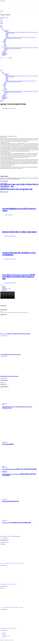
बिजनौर (7, 34)
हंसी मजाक (5, 45)
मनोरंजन (5, 88)
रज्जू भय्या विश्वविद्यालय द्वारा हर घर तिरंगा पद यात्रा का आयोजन (10, 354)
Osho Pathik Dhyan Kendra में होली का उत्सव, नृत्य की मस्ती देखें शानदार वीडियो (19, 469)
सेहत (5, 44)
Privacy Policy (4, 289)
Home (3, 28)
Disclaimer (4, 287)
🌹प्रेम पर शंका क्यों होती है (7, 444)
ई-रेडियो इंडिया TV (6, 30)
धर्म (4, 50)
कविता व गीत (6, 49)
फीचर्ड (5, 40)
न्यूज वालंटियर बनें (4, 53)
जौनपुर (7, 77)
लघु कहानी (5, 94)
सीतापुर (7, 36)
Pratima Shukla (6, 282)
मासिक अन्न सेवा (4, 54)
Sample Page (4, 290)
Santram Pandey (4, 108)
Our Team (3, 52)
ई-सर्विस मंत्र (4, 51)
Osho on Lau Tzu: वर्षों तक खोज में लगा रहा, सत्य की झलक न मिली (16, 522)
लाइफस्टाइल (4, 41)
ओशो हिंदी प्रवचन (4, 403)
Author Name (3, 309)
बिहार (5, 83)
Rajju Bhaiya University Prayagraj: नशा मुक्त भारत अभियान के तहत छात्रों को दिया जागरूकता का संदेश (18, 277)
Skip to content (2, 0)
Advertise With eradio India (6, 288)
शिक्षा (3, 46)
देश (2, 29)
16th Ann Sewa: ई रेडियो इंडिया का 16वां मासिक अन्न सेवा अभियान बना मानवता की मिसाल (15, 333)
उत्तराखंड (5, 82)
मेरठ (6, 35)
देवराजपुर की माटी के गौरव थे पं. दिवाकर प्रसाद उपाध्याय (19, 232)
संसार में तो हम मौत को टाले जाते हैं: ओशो (10, 501)
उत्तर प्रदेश (5, 31)
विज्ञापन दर (3, 55)
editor (5, 214)
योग (4, 43)
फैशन (5, 42)
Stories (3, 466)
